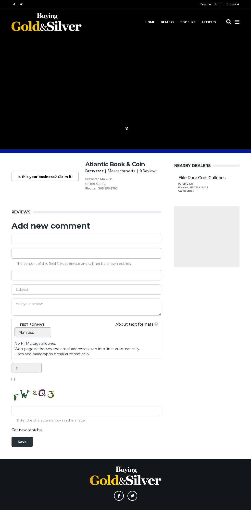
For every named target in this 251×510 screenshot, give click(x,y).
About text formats (134, 324)
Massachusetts (121, 171)
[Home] (43, 22)
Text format (32, 324)
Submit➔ (232, 4)
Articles (208, 22)
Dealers (167, 22)
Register (206, 4)
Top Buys (187, 22)
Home (150, 22)
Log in (219, 4)
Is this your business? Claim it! (45, 177)
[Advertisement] (206, 236)
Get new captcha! (27, 429)
